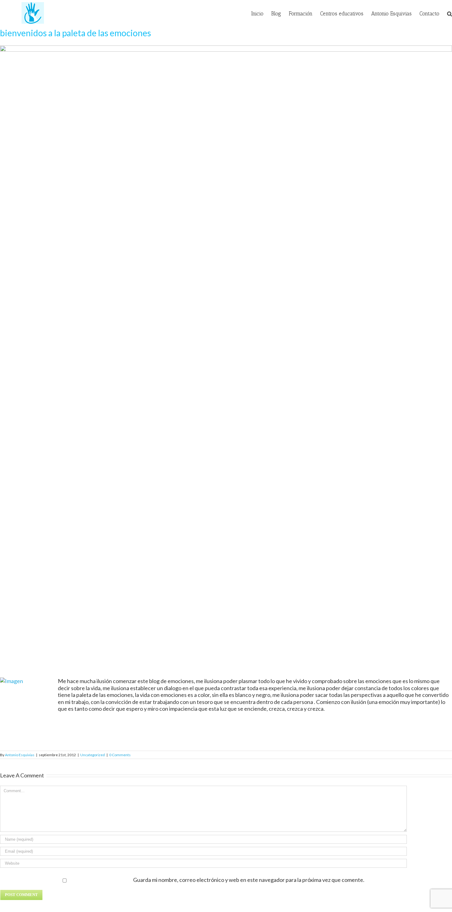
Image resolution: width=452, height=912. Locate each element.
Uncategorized (92, 755)
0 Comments (120, 755)
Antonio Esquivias (19, 755)
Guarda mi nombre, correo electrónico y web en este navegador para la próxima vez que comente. (248, 879)
